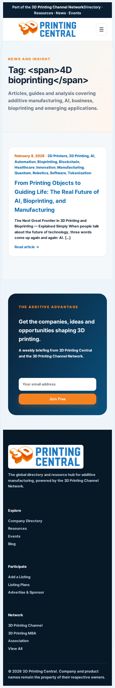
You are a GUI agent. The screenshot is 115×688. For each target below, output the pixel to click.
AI (92, 156)
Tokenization (79, 173)
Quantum (23, 173)
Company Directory (25, 521)
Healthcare (25, 167)
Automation (25, 162)
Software (58, 173)
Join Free (57, 399)
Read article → (27, 247)
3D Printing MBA (22, 633)
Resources (17, 528)
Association (18, 641)
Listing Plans (19, 585)
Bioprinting (47, 162)
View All (15, 649)
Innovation (46, 167)
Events (14, 536)
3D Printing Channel (25, 625)
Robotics (40, 173)
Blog (12, 544)
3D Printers (57, 156)
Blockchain (69, 162)
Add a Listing (19, 577)
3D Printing (79, 156)
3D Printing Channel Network (58, 7)
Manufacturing (70, 167)
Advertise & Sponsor (26, 592)
